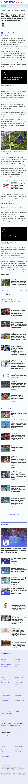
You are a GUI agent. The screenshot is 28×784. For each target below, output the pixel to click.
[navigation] (2, 2)
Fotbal (9, 6)
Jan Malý (3, 28)
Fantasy (4, 6)
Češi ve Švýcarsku (4, 700)
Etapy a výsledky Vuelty (19, 661)
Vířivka (18, 725)
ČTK (22, 763)
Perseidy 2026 (16, 711)
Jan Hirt (16, 662)
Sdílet (10, 33)
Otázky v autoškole (18, 702)
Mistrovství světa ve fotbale (8, 301)
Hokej (13, 6)
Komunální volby (4, 667)
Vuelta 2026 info (18, 659)
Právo (11, 28)
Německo (13, 393)
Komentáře (4, 524)
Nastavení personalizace (19, 754)
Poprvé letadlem (4, 697)
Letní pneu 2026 (18, 695)
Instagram (3, 751)
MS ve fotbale (14, 182)
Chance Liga (14, 308)
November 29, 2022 (18, 257)
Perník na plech (18, 685)
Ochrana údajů (18, 748)
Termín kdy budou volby (6, 664)
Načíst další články (14, 514)
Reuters (2, 765)
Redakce (3, 746)
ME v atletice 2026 (5, 682)
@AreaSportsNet (9, 253)
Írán (2, 303)
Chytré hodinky (19, 736)
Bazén (2, 723)
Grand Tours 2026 (18, 667)
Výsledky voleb (4, 662)
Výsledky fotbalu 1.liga (5, 679)
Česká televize (7, 87)
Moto (22, 6)
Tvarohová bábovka (19, 682)
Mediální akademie (18, 751)
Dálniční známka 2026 (19, 697)
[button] (14, 140)
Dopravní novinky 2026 (19, 698)
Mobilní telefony (4, 735)
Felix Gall (16, 666)
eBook (4, 33)
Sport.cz (8, 28)
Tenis (18, 6)
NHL (2, 685)
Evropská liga (14, 381)
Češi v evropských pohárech (6, 713)
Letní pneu (3, 736)
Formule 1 (3, 684)
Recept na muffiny (18, 679)
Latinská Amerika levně (6, 702)
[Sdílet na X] (9, 294)
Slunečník (19, 723)
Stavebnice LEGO (11, 735)
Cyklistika (13, 360)
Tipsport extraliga (4, 680)
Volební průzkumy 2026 (6, 661)
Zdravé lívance (18, 680)
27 (15, 33)
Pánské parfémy (4, 738)
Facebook (3, 749)
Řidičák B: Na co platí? (19, 700)
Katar (23, 301)
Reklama (3, 754)
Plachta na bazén (7, 723)
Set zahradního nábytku (6, 725)
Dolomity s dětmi (4, 703)
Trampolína (14, 723)
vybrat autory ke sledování (7, 30)
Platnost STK (17, 703)
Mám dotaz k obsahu (19, 749)
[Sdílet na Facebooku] (7, 294)
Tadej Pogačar (17, 664)
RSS (2, 748)
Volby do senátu (4, 666)
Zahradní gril (14, 725)
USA (19, 301)
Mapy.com (3, 711)
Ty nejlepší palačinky (19, 677)
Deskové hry (8, 736)
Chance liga (3, 677)
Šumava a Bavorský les (5, 698)
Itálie (12, 321)
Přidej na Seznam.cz (5, 756)
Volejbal (13, 485)
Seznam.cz (19, 2)
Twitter (2, 753)
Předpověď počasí (9, 711)
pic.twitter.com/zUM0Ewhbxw (10, 255)
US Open (13, 333)
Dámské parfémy (19, 735)
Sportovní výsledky (15, 411)
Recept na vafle (18, 684)
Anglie (12, 497)
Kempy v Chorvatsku (5, 695)
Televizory (14, 736)
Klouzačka (23, 723)
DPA (24, 763)
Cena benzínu (22, 711)
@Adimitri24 (19, 253)
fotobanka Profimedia (9, 765)
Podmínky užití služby (19, 746)
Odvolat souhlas (18, 753)
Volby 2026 (3, 659)
